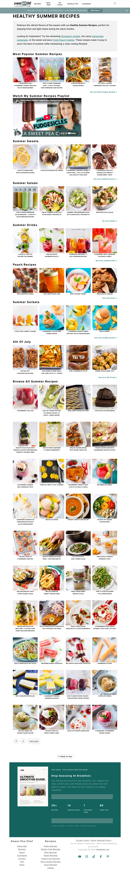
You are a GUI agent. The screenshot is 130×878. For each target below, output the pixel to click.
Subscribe (22, 846)
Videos (50, 868)
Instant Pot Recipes (50, 859)
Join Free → (95, 10)
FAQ (22, 862)
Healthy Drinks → (110, 261)
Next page (34, 741)
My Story (60, 4)
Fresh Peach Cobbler (63, 40)
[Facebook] (100, 856)
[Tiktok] (93, 856)
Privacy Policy (83, 840)
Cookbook (86, 4)
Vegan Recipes (51, 855)
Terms (93, 840)
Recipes (37, 4)
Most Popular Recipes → (107, 92)
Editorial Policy (104, 840)
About (22, 852)
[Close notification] (127, 10)
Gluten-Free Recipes (50, 849)
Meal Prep (48, 4)
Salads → (113, 221)
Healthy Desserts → (109, 179)
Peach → (113, 298)
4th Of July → (112, 377)
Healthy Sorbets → (110, 338)
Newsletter (72, 4)
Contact (22, 859)
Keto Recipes (50, 852)
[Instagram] (86, 856)
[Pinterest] (107, 856)
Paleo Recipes (50, 846)
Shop (22, 865)
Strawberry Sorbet (70, 36)
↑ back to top (65, 756)
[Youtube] (79, 856)
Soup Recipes (50, 865)
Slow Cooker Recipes (51, 862)
